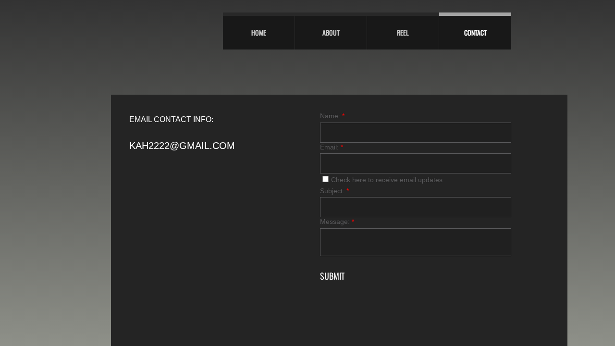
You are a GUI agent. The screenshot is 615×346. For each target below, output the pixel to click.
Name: (332, 116)
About (331, 32)
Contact (475, 32)
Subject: (334, 191)
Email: (331, 147)
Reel (403, 32)
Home (258, 32)
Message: (337, 221)
